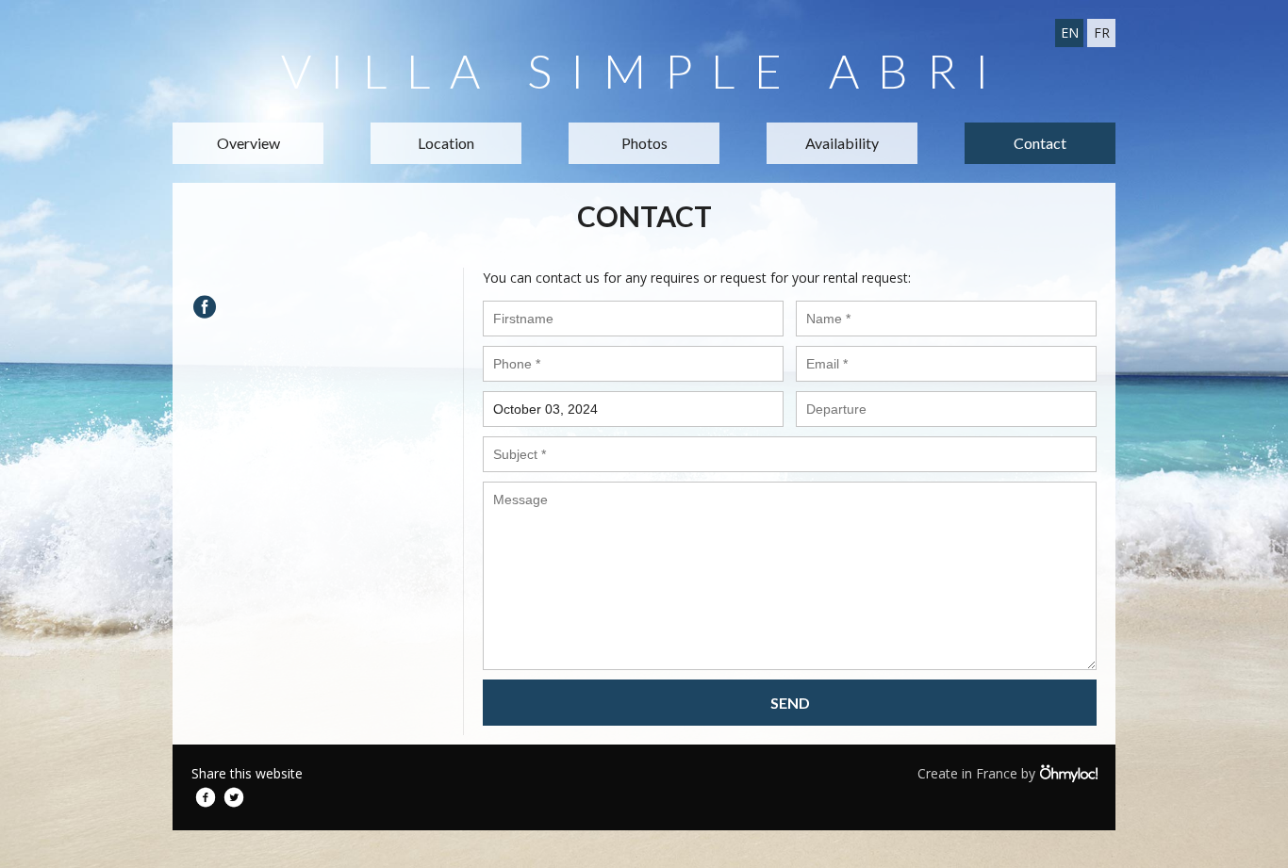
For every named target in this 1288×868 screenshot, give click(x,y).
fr (1102, 32)
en (1070, 32)
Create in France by (978, 773)
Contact (1040, 143)
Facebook (205, 797)
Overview (248, 143)
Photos (644, 143)
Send (790, 703)
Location (446, 143)
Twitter (234, 797)
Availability (842, 143)
